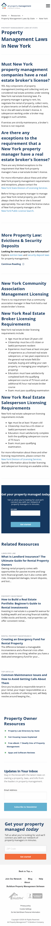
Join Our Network (13, 878)
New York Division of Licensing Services (21, 459)
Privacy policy (25, 905)
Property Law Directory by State (23, 731)
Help (41, 878)
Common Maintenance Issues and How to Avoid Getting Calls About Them (24, 679)
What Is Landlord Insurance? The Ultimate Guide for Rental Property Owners (25, 560)
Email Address (10, 790)
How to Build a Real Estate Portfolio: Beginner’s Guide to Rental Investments (21, 603)
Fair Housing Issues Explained (22, 737)
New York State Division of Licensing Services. (24, 187)
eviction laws (16, 255)
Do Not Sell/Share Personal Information (25, 912)
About (27, 882)
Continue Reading (11, 264)
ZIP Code (14, 509)
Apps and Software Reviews (21, 752)
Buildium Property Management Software (25, 886)
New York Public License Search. (17, 210)
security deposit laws (38, 255)
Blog (30, 878)
